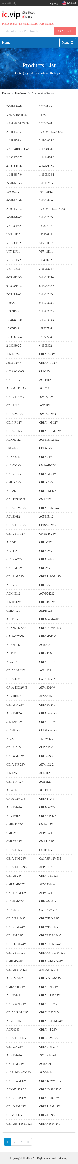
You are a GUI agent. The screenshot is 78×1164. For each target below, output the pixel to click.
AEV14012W (47, 884)
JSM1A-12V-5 (47, 396)
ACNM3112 (13, 644)
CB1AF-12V (13, 473)
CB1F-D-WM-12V (50, 1080)
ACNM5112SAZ (16, 1089)
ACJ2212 (11, 738)
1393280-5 (45, 106)
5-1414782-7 (14, 217)
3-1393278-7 (46, 268)
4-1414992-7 (46, 166)
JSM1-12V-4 (13, 362)
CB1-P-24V (13, 405)
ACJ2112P (45, 773)
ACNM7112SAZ (16, 627)
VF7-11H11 (46, 251)
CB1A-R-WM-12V (50, 627)
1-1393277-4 (14, 337)
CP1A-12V (45, 448)
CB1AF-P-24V (15, 704)
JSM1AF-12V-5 (15, 721)
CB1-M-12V (13, 465)
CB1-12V (44, 585)
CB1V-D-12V (14, 1115)
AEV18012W (14, 713)
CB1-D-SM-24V (16, 944)
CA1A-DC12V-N (16, 687)
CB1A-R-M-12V (16, 508)
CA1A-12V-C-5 (15, 798)
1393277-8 (45, 123)
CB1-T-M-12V (15, 901)
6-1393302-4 (46, 345)
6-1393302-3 (14, 285)
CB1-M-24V (13, 747)
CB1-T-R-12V (14, 781)
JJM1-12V (12, 448)
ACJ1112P (45, 670)
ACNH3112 (13, 593)
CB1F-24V (45, 456)
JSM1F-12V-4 (47, 1055)
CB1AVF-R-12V (49, 927)
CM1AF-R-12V (15, 884)
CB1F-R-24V (14, 559)
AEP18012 (12, 653)
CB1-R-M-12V (48, 491)
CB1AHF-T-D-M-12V (52, 952)
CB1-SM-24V (14, 935)
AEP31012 (45, 867)
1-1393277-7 (46, 311)
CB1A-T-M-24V (16, 858)
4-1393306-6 (14, 166)
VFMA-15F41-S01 (17, 114)
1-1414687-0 (14, 174)
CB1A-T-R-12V (15, 952)
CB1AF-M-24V (15, 927)
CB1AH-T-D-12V (17, 969)
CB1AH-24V (14, 875)
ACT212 (11, 491)
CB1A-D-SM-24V (50, 944)
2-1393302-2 (14, 294)
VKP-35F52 (13, 243)
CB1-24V (44, 567)
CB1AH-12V (46, 559)
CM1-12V (45, 499)
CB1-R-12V (46, 482)
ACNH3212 (13, 456)
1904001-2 (12, 191)
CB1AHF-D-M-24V (51, 1021)
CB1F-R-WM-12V (50, 576)
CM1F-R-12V (14, 824)
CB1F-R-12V (47, 602)
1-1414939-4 (14, 140)
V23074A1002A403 (18, 123)
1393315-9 (12, 328)
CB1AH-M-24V (48, 986)
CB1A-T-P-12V (15, 533)
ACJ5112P (45, 781)
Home (6, 42)
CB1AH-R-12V (48, 713)
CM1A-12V (13, 610)
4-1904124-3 (14, 277)
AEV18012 (13, 815)
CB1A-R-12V (47, 662)
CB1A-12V (13, 679)
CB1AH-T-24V (48, 1029)
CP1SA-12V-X (15, 371)
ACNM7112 (13, 439)
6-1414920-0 (14, 200)
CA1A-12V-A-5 (48, 679)
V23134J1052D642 (17, 149)
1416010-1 (45, 114)
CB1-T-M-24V (15, 1063)
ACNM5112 (46, 516)
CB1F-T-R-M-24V (50, 978)
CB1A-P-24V (47, 354)
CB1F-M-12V (14, 567)
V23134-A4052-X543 (52, 208)
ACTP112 (45, 379)
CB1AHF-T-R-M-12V (19, 1123)
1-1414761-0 (46, 183)
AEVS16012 (13, 1021)
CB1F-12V (45, 542)
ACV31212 (45, 1072)
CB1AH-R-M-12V (50, 431)
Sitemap (62, 1158)
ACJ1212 (11, 585)
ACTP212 (45, 790)
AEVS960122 (14, 978)
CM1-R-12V (13, 482)
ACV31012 (13, 516)
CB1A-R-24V (47, 807)
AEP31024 (45, 833)
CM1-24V (12, 833)
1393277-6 (45, 328)
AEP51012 (12, 909)
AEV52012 (45, 696)
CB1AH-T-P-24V (16, 867)
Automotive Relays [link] (43, 93)
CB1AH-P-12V (48, 362)
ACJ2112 (44, 405)
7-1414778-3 (14, 183)
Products (20, 93)
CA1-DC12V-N (15, 499)
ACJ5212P (45, 1063)
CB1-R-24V (46, 756)
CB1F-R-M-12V (48, 653)
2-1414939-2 (14, 131)
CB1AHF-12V (47, 721)
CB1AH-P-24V (15, 396)
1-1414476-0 (14, 320)
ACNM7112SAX (16, 388)
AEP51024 (45, 892)
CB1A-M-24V (47, 473)
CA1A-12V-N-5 (15, 636)
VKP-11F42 (13, 234)
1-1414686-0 (46, 157)
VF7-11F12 (46, 191)
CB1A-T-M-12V (49, 875)
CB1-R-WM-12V (16, 1080)
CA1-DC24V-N (48, 909)
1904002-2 (45, 260)
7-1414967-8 (14, 106)
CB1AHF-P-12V (16, 525)
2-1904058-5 (46, 149)
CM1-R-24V (46, 841)
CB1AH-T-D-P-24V (51, 961)
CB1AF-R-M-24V (50, 1123)
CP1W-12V (46, 747)
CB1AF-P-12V (48, 815)
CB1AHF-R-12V (49, 1098)
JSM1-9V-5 (13, 773)
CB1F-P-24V (47, 798)
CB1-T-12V (13, 730)
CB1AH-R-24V (15, 918)
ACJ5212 (44, 644)
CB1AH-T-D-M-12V (18, 1072)
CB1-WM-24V (48, 901)
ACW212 (11, 790)
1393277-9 (12, 302)
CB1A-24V (45, 550)
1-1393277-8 (46, 294)
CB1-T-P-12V (47, 636)
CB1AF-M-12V (15, 670)
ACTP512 (12, 619)
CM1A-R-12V (47, 465)
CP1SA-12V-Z (48, 525)
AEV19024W (14, 1055)
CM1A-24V (46, 824)
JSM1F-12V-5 (14, 602)
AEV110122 (13, 696)
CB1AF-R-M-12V (17, 1012)
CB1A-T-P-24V (15, 764)
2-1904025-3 (14, 208)
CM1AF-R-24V (15, 986)
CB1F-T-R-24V (48, 1004)
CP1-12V (44, 371)
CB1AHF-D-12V (16, 1038)
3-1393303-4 (46, 320)
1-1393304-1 (46, 174)
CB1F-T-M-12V (48, 1038)
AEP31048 (12, 1029)
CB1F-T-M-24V (48, 1046)
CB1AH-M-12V (48, 422)
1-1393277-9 (46, 217)
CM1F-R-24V (14, 961)
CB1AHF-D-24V (49, 1012)
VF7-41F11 (13, 268)
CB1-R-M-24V (15, 576)
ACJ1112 (11, 550)
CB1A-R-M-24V (49, 619)
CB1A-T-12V (14, 850)
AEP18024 (45, 610)
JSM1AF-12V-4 (48, 969)
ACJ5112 (11, 662)
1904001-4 (45, 234)
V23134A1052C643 (51, 131)
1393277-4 (45, 337)
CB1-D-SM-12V (16, 1106)
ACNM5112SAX (49, 439)
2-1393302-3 (14, 345)
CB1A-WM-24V (16, 1004)
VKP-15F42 (13, 260)
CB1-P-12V (13, 379)
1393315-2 (12, 311)
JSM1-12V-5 (13, 354)
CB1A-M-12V (14, 414)
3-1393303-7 (46, 277)
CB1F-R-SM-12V (49, 1106)
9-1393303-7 (46, 302)
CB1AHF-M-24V (49, 508)
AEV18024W (14, 807)
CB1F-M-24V (47, 704)
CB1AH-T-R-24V (49, 995)
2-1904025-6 (46, 140)
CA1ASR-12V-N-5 (50, 858)
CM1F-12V (46, 850)
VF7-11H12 (46, 243)
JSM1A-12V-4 (47, 414)
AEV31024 (13, 995)
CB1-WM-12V (15, 756)
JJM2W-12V (46, 738)
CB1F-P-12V (14, 422)
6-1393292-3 (46, 285)
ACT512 (11, 542)
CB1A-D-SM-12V (50, 1089)
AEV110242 (46, 764)
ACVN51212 (46, 593)
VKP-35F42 (13, 226)
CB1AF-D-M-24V (50, 935)
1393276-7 (45, 226)
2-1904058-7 (14, 157)
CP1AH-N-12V (48, 730)
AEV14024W (47, 687)
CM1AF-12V (14, 841)
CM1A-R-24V (47, 533)
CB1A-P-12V (14, 431)
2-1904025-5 (46, 200)
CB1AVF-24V (14, 1046)
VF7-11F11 (13, 251)
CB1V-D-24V (47, 1115)
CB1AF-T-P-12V (16, 1098)
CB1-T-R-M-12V (16, 892)
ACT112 (44, 388)
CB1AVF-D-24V (49, 918)
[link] (6, 93)
